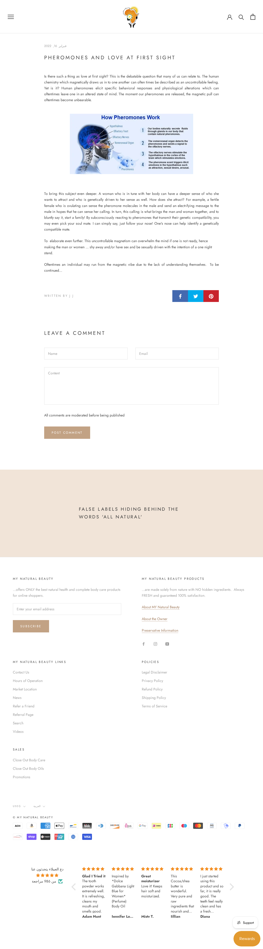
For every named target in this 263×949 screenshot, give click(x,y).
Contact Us (21, 672)
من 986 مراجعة (44, 881)
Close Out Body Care (29, 760)
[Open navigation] (11, 16)
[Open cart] (252, 17)
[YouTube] (167, 644)
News (17, 697)
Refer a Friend (23, 706)
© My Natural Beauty (33, 817)
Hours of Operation (28, 680)
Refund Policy (152, 689)
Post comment (67, 432)
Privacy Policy (152, 680)
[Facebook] (143, 644)
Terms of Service (154, 706)
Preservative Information (160, 630)
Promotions (21, 777)
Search (18, 723)
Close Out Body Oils (28, 768)
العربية (37, 806)
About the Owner (154, 618)
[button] (75, 886)
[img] (47, 875)
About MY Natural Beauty (161, 607)
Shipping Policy (154, 697)
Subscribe (31, 626)
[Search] (241, 17)
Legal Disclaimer (154, 672)
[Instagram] (155, 644)
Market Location (25, 689)
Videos (18, 731)
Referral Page (23, 714)
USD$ (17, 806)
